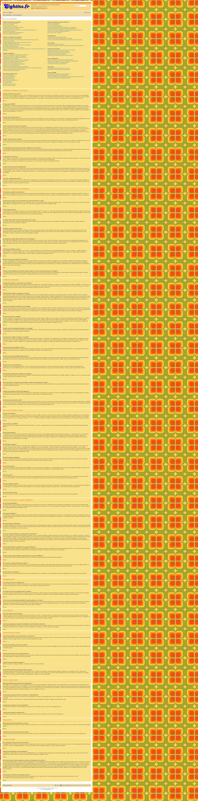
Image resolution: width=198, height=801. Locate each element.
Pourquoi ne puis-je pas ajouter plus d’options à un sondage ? (16, 60)
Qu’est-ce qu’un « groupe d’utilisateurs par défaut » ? (59, 31)
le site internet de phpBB (26, 233)
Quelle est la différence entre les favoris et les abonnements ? (60, 59)
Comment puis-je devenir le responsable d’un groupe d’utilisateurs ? (62, 28)
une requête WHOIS (40, 763)
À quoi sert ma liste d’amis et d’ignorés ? (56, 44)
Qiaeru (52, 788)
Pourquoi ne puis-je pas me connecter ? (11, 28)
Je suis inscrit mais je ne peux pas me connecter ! (13, 27)
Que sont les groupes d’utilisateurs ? (55, 26)
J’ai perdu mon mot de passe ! (9, 31)
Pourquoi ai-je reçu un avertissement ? (11, 65)
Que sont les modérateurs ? (53, 24)
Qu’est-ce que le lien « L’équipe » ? (55, 32)
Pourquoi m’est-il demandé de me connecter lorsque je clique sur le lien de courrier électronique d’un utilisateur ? (24, 49)
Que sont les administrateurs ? (54, 23)
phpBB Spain (48, 789)
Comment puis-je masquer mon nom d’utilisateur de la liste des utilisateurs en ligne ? (21, 39)
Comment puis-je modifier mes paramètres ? (12, 38)
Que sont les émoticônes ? (8, 77)
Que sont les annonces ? (8, 81)
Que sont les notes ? (7, 82)
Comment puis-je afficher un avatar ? (10, 46)
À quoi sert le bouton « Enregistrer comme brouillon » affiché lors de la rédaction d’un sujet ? (22, 67)
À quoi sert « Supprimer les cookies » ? (11, 34)
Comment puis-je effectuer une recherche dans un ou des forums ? (62, 50)
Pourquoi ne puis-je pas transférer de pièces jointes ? (14, 63)
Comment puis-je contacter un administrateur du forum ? (59, 77)
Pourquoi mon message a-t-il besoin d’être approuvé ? (14, 69)
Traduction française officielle (45, 788)
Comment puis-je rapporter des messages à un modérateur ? (16, 66)
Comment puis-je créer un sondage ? (11, 58)
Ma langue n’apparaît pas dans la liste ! (11, 43)
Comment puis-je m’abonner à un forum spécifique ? (59, 62)
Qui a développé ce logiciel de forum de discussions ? (59, 74)
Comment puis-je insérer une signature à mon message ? (15, 57)
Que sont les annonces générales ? (10, 80)
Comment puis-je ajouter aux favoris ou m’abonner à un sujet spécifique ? (63, 61)
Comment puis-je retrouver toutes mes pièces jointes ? (59, 69)
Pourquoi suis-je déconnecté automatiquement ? (13, 32)
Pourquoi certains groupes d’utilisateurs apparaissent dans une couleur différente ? (65, 30)
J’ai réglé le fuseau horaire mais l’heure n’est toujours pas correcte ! (17, 42)
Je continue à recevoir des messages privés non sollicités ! (60, 38)
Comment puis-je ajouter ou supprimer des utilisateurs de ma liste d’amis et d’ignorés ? (66, 45)
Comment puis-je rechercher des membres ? (57, 54)
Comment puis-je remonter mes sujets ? (11, 70)
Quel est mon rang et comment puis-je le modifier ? (13, 47)
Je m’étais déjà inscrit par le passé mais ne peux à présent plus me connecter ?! (19, 30)
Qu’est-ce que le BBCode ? (8, 75)
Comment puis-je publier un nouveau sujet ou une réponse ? (15, 54)
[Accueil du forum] (17, 6)
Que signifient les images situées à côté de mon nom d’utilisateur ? (17, 45)
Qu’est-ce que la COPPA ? (8, 24)
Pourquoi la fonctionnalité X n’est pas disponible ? (58, 75)
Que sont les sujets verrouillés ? (9, 84)
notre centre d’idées (81, 752)
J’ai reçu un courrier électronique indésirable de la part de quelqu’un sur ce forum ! (65, 39)
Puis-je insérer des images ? (9, 78)
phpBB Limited (38, 744)
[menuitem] (11, 13)
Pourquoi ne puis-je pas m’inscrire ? (10, 26)
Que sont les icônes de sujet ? (9, 85)
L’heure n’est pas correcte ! (8, 41)
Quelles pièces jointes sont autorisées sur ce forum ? (59, 68)
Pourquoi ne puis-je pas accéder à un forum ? (12, 62)
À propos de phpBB (54, 745)
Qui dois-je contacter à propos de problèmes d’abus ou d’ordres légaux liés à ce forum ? (66, 76)
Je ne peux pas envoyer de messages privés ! (57, 37)
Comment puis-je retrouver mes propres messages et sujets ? (60, 55)
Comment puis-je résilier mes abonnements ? (57, 63)
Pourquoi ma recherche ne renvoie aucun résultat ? (58, 51)
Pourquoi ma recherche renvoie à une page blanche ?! (59, 52)
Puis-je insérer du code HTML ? (9, 76)
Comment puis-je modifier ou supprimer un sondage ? (14, 61)
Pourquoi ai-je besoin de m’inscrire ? (10, 23)
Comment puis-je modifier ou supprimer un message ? (14, 56)
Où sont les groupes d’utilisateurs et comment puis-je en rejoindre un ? (62, 27)
